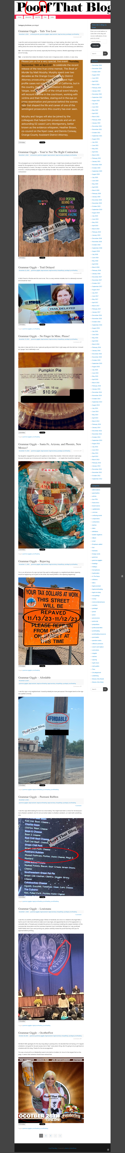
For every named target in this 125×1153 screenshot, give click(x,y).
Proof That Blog (53, 1148)
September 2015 (97, 363)
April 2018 (95, 264)
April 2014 (95, 418)
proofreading (75, 34)
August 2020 (96, 174)
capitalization (96, 509)
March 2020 (95, 190)
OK (104, 53)
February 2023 (96, 87)
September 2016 (97, 325)
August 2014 (96, 405)
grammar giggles (44, 34)
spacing (94, 659)
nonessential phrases (98, 602)
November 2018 (97, 241)
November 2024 (97, 68)
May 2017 (95, 299)
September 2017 (97, 286)
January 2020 (96, 196)
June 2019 (95, 219)
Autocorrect (95, 502)
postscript (95, 621)
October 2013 (96, 437)
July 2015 (95, 370)
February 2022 (96, 120)
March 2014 (95, 421)
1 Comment (78, 805)
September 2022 (97, 97)
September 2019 (97, 209)
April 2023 (95, 81)
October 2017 (96, 283)
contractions (33, 155)
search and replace (98, 647)
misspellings (60, 270)
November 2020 (97, 164)
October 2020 (96, 168)
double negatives (97, 534)
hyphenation (95, 573)
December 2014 (97, 392)
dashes (94, 525)
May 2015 (95, 376)
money (94, 599)
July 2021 (95, 142)
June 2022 (95, 107)
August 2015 (96, 366)
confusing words (34, 34)
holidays (94, 566)
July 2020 (95, 177)
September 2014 (97, 402)
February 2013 (96, 463)
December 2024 (97, 65)
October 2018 (96, 245)
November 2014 (97, 395)
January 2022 (96, 123)
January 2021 (96, 161)
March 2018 (95, 267)
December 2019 (97, 200)
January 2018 (96, 273)
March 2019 (95, 229)
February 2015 (96, 386)
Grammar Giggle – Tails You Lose (37, 31)
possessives (96, 618)
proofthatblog (55, 789)
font (93, 547)
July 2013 (95, 446)
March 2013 (95, 459)
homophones (96, 570)
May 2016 (95, 338)
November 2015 (97, 357)
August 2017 (96, 289)
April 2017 (95, 302)
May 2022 (95, 110)
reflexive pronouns (97, 643)
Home (19, 17)
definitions (95, 531)
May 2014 (95, 414)
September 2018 (97, 248)
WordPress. (73, 1148)
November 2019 (97, 203)
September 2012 (97, 479)
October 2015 (96, 360)
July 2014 (95, 408)
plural (93, 615)
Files (45, 17)
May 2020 (95, 184)
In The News (96, 576)
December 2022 (97, 94)
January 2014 (96, 427)
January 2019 (96, 235)
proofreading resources (99, 634)
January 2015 (96, 389)
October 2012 (96, 475)
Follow (23, 142)
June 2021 (95, 145)
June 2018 (95, 257)
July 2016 (95, 331)
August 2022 (96, 100)
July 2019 (95, 216)
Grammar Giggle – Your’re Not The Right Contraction (48, 152)
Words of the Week (98, 682)
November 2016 (97, 318)
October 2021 (96, 132)
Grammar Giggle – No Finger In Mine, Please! (44, 336)
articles (94, 496)
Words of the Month (98, 679)
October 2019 (96, 206)
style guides (95, 666)
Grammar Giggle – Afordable (34, 677)
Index (52, 17)
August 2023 (96, 75)
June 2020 (95, 180)
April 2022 (95, 113)
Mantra (67, 1148)
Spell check (95, 663)
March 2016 (95, 344)
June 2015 (95, 373)
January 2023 (96, 91)
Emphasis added (97, 544)
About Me (28, 17)
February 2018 (96, 270)
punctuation (95, 637)
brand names (96, 506)
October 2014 (96, 398)
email (93, 541)
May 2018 (95, 261)
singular (94, 653)
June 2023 (95, 78)
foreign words (96, 554)
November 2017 (97, 280)
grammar (32, 1036)
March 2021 (95, 155)
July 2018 (95, 254)
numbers (94, 605)
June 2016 (95, 334)
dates (93, 528)
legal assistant (53, 34)
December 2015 (97, 354)
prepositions (95, 624)
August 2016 (96, 328)
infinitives (95, 579)
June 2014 (95, 411)
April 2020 (95, 187)
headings (95, 563)
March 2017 (95, 305)
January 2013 (96, 466)
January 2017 (96, 312)
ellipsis (94, 538)
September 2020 (97, 171)
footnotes (95, 550)
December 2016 (97, 315)
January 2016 (96, 350)
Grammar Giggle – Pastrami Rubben (38, 796)
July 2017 (95, 293)
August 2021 (96, 139)
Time (93, 669)
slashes (94, 656)
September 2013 (97, 440)
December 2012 (97, 469)
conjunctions (96, 518)
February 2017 (96, 309)
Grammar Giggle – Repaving (34, 561)
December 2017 (97, 277)
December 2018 (97, 238)
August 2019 (96, 212)
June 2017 (95, 296)
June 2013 (95, 450)
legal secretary (62, 34)
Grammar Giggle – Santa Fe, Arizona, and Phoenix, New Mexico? (49, 445)
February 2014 (96, 424)
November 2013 (97, 434)
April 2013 (95, 456)
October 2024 (96, 71)
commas (94, 512)
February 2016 (96, 347)
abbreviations (96, 490)
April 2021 (95, 152)
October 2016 (96, 321)
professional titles (97, 627)
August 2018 (96, 251)
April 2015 (95, 379)
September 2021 (97, 136)
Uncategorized (96, 672)
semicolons (95, 650)
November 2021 (97, 129)
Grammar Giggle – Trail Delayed (36, 267)
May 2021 (95, 148)
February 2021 (96, 158)
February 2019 (96, 232)
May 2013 (95, 453)
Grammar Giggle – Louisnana (34, 908)
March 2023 (95, 84)
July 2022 (95, 104)
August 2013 (96, 443)
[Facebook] (107, 4)
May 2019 (95, 222)
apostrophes (96, 493)
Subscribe (96, 45)
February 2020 (96, 193)
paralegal (68, 34)
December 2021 (97, 126)
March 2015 (95, 382)
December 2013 (97, 430)
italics (94, 583)
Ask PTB (37, 17)
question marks (96, 640)
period (94, 611)
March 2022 (95, 116)
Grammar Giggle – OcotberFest (35, 1032)
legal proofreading (42, 683)
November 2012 (97, 472)
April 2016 (95, 341)
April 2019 (95, 225)
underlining (95, 675)
